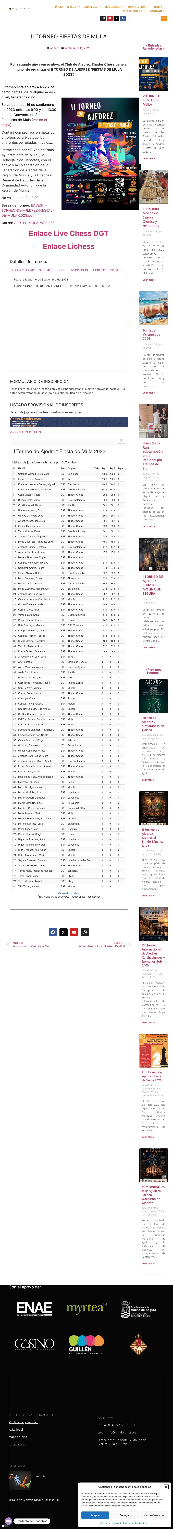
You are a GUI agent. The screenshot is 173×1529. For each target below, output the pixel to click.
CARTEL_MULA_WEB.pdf (34, 223)
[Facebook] (123, 18)
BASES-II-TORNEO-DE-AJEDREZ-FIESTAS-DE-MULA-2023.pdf (28, 210)
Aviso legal (16, 1429)
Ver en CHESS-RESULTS (25, 432)
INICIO (59, 7)
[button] (166, 1487)
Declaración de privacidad (134, 1523)
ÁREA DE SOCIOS (132, 11)
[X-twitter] (116, 18)
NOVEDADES (112, 7)
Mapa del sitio (18, 1437)
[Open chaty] (8, 1521)
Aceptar (95, 1515)
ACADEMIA (90, 7)
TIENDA (158, 7)
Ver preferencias (154, 1515)
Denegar (124, 1515)
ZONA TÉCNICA (136, 7)
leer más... (40, 1476)
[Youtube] (110, 18)
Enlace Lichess (69, 246)
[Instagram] (103, 18)
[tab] (23, 270)
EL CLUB (71, 7)
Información (17, 1444)
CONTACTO (157, 11)
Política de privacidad (110, 1523)
